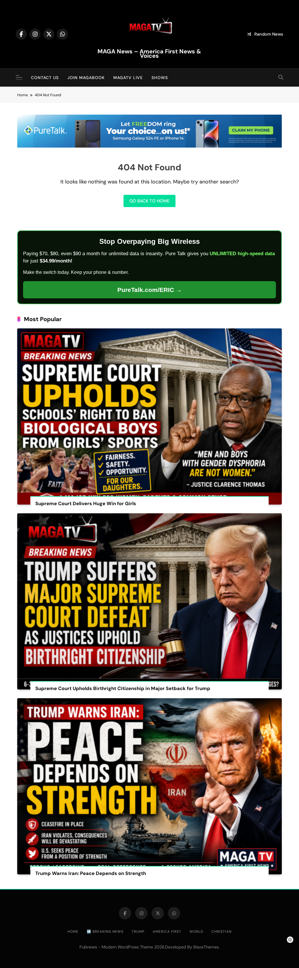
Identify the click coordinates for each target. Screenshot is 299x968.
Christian (221, 931)
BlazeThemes (206, 947)
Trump (138, 931)
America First (167, 931)
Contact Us (45, 77)
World (196, 931)
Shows (160, 77)
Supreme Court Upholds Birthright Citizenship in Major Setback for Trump (122, 688)
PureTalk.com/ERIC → (149, 289)
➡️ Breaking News (105, 931)
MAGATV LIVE (128, 77)
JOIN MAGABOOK (86, 77)
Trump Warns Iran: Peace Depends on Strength (90, 873)
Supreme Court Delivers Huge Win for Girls (85, 503)
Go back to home (149, 201)
